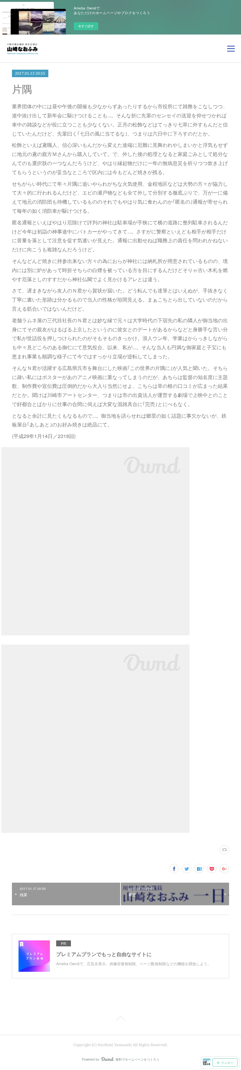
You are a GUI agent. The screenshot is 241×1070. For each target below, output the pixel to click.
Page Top (120, 1019)
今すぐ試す (86, 26)
